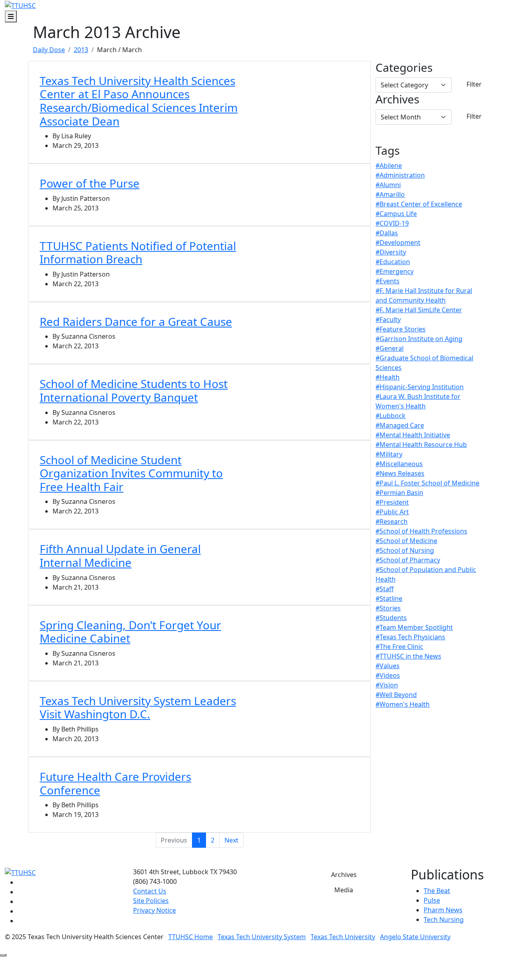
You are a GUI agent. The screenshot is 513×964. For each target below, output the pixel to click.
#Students (391, 617)
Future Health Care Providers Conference (115, 783)
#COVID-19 (392, 223)
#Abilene (389, 165)
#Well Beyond (396, 694)
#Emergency (395, 271)
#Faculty (388, 319)
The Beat (437, 890)
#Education (393, 261)
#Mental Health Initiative (413, 434)
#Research (392, 521)
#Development (398, 242)
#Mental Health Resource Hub (421, 444)
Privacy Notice (154, 910)
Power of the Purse (89, 183)
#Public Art (392, 511)
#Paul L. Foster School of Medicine (427, 483)
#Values (388, 665)
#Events (388, 281)
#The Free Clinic (399, 646)
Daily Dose (49, 49)
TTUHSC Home (190, 936)
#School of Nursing (405, 550)
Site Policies (151, 900)
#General (390, 348)
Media (343, 889)
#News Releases (400, 473)
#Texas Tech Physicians (410, 637)
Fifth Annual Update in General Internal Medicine (120, 555)
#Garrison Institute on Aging (419, 338)
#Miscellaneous (399, 463)
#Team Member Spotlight (414, 627)
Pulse (432, 900)
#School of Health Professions (421, 531)
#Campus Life (396, 213)
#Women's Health (403, 704)
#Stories (388, 608)
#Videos (388, 675)
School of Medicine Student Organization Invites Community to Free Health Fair (131, 473)
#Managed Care (400, 425)
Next (231, 840)
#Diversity (391, 252)
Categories (404, 68)
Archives (397, 99)
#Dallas (387, 232)
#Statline (389, 598)
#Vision (387, 685)
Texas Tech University (343, 936)
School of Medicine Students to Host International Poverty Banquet (134, 390)
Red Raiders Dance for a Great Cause (136, 321)
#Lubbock (391, 415)
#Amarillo (390, 194)
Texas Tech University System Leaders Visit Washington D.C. (138, 707)
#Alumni (388, 184)
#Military (389, 454)
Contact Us (149, 891)
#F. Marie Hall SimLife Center (419, 309)
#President (392, 502)
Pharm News (443, 909)
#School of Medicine (406, 540)
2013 (81, 49)
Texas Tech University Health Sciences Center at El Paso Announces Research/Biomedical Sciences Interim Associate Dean (139, 101)
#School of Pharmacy (408, 560)
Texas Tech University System (262, 936)
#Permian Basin (399, 492)
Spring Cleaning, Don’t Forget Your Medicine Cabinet (130, 631)
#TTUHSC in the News (408, 656)
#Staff (385, 588)
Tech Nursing (444, 919)
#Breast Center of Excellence (419, 204)
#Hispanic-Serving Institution (420, 386)
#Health (388, 377)
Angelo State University (415, 936)
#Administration (400, 175)
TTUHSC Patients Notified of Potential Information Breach (138, 252)
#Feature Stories (401, 329)
